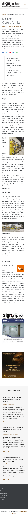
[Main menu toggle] (25, 4)
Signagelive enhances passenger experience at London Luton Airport (13, 429)
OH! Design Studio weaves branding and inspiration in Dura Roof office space (13, 459)
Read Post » (6, 422)
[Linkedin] (13, 52)
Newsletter (3, 497)
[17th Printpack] (13, 365)
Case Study (11, 404)
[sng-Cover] (13, 328)
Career (2, 499)
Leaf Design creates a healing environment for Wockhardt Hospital (12, 400)
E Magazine (3, 493)
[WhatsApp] (17, 52)
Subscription (3, 495)
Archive (2, 491)
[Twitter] (6, 52)
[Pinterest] (10, 52)
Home (2, 488)
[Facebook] (3, 52)
